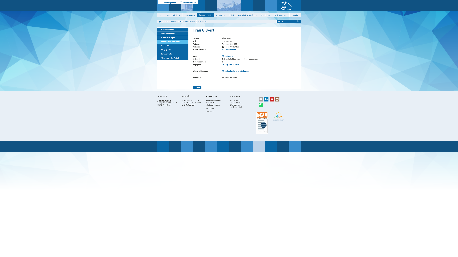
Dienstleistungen (168, 37)
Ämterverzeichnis (168, 33)
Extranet (209, 112)
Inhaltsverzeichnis (213, 105)
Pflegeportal (166, 50)
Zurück (197, 87)
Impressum (234, 100)
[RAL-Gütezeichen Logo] (262, 123)
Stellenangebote (280, 15)
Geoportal (165, 45)
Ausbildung (265, 15)
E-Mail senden (230, 49)
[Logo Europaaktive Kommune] (278, 116)
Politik (231, 15)
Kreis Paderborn (173, 15)
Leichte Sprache (169, 2)
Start (161, 15)
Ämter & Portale (205, 15)
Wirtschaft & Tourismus (247, 15)
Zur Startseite (160, 21)
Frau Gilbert (202, 21)
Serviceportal (189, 15)
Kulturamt (228, 56)
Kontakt (294, 15)
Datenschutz (235, 102)
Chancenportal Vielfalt (170, 58)
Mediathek (210, 108)
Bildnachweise (235, 105)
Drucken (209, 102)
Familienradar (166, 54)
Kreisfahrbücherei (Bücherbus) (237, 71)
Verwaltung (220, 15)
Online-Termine (167, 29)
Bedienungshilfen (213, 100)
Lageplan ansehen (232, 64)
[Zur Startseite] (289, 5)
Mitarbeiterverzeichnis (187, 21)
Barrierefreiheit (189, 2)
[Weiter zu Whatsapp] (278, 105)
